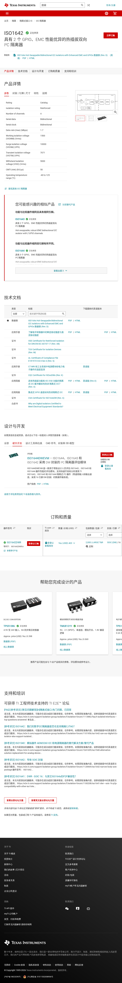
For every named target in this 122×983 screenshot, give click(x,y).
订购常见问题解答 (12, 924)
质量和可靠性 (71, 880)
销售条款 (47, 965)
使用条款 (73, 808)
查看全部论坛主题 (15, 800)
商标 (69, 965)
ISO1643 (20, 219)
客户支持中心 (71, 869)
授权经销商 (26, 924)
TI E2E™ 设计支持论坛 (75, 859)
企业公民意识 (10, 891)
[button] (7, 13)
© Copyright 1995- (15, 970)
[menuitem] (106, 13)
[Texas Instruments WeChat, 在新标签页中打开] (67, 909)
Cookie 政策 (19, 965)
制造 (6, 886)
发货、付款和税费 (12, 919)
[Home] (19, 5)
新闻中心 (8, 864)
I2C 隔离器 (41, 21)
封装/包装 (69, 875)
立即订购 (111, 35)
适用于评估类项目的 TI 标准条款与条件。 (23, 494)
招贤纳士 (8, 859)
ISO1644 (20, 250)
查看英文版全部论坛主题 (42, 800)
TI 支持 (54, 815)
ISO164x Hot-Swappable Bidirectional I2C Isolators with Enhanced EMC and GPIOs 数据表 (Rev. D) (62, 55)
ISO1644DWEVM (38, 458)
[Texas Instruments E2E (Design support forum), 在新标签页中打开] (77, 909)
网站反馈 (79, 965)
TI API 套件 (9, 908)
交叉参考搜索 (71, 864)
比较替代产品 (68, 204)
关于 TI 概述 (9, 853)
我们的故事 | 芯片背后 (14, 869)
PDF (24, 58)
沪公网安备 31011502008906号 (40, 977)
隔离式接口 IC (26, 21)
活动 (6, 875)
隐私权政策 (34, 965)
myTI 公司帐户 (11, 913)
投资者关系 (9, 880)
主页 (6, 21)
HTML (32, 58)
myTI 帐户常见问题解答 (76, 886)
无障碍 (7, 965)
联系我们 (69, 853)
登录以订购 (107, 455)
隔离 (14, 21)
